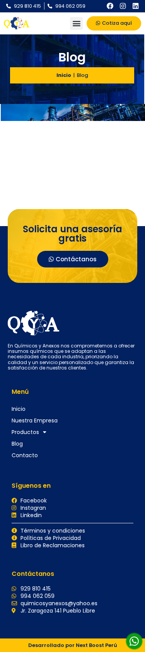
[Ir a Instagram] (122, 6)
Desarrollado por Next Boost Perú (72, 645)
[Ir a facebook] (110, 6)
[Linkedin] (135, 6)
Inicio (63, 75)
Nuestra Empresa (35, 420)
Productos (25, 432)
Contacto (25, 455)
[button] (76, 23)
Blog (17, 444)
